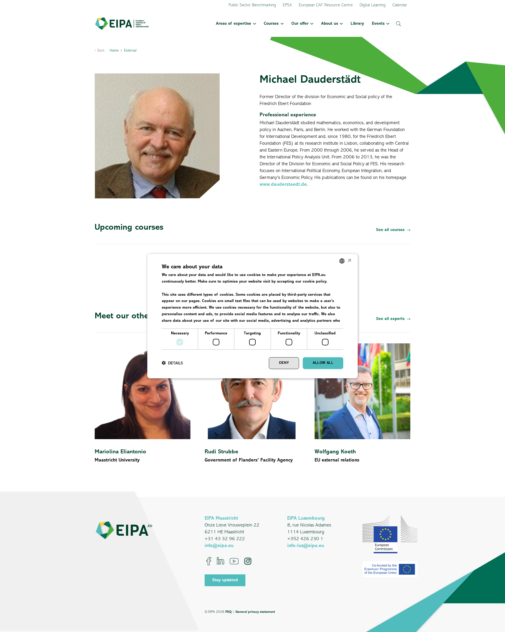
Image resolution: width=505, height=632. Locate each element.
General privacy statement (255, 612)
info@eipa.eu (219, 546)
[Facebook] (209, 561)
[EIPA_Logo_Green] (122, 23)
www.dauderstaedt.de (283, 184)
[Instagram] (248, 561)
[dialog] (252, 316)
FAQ (228, 612)
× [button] (349, 261)
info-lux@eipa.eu (305, 546)
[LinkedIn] (220, 561)
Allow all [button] (323, 363)
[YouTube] (234, 561)
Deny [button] (284, 363)
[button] (253, 24)
